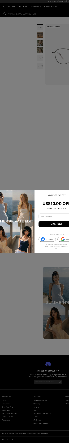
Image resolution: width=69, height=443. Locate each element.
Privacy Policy (56, 246)
